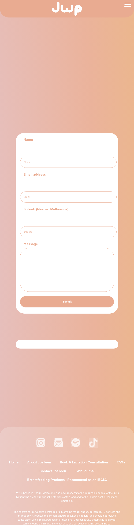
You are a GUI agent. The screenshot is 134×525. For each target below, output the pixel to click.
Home (13, 462)
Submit (67, 302)
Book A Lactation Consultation (84, 462)
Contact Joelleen (52, 471)
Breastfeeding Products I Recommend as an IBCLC (67, 479)
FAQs (121, 462)
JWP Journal (85, 471)
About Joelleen (39, 462)
